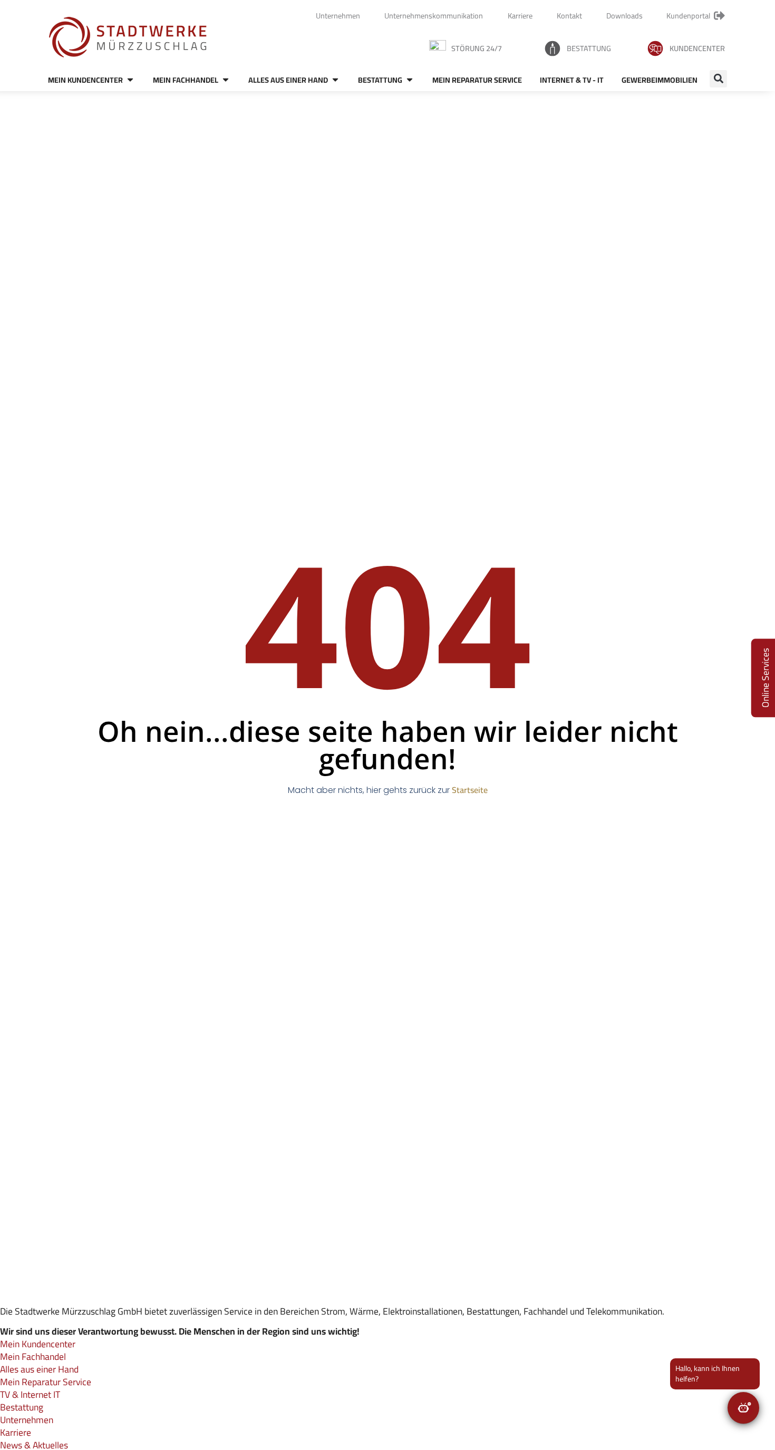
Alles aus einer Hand (39, 1369)
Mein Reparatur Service (45, 1381)
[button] (718, 78)
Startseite (470, 790)
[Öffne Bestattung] (409, 80)
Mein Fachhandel (33, 1356)
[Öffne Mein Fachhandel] (225, 80)
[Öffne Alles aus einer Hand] (335, 80)
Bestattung (589, 48)
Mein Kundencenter (37, 1344)
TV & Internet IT (30, 1394)
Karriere (15, 1432)
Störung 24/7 (476, 48)
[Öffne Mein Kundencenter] (130, 80)
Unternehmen (26, 1419)
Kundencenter (697, 48)
